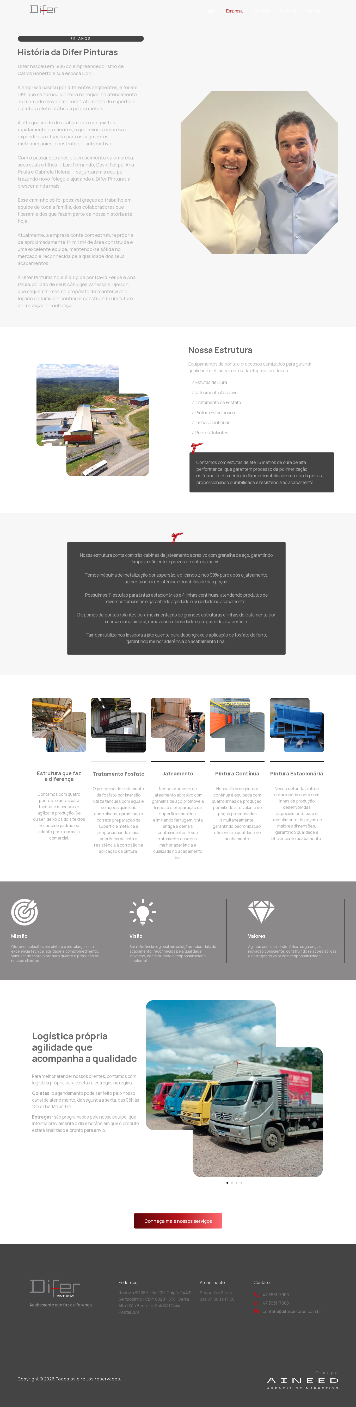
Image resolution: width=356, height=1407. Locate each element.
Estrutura (288, 11)
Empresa (234, 11)
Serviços (261, 11)
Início (211, 11)
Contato (314, 11)
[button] (227, 1183)
